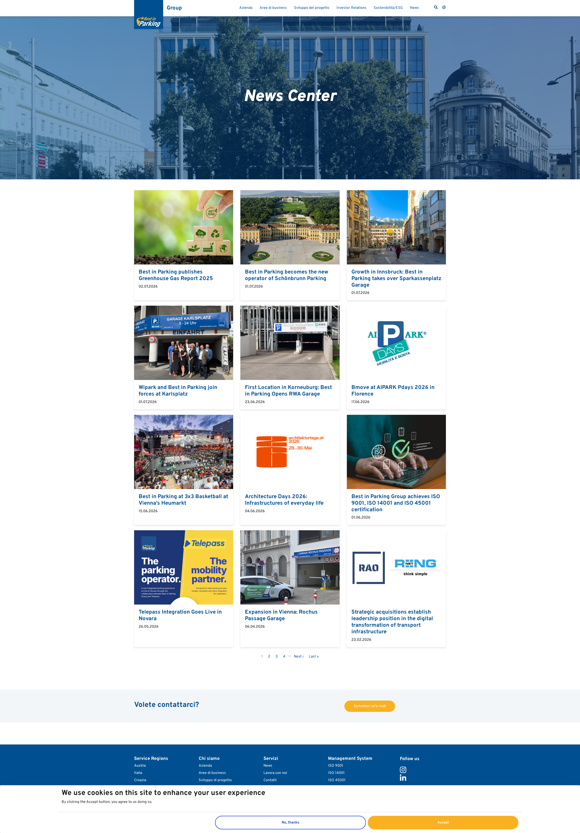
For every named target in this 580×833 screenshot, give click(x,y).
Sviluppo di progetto (215, 780)
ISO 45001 (337, 780)
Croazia (140, 780)
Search (436, 7)
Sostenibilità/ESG (388, 8)
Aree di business (273, 8)
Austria (140, 765)
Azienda (245, 8)
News (414, 8)
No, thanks (290, 822)
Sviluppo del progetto (311, 8)
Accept (443, 822)
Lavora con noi (275, 773)
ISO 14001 (336, 773)
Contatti (270, 780)
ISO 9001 (335, 765)
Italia (138, 773)
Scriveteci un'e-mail (370, 706)
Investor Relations (351, 8)
